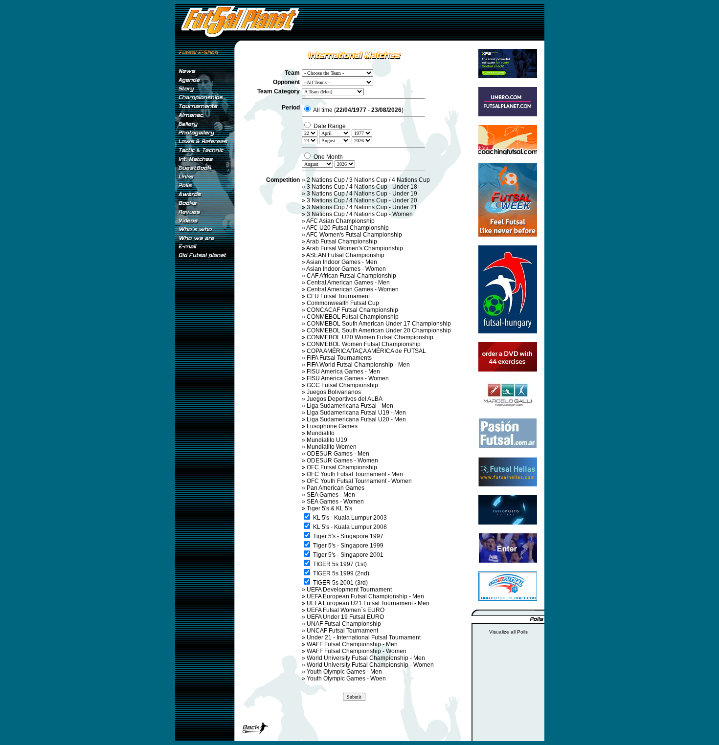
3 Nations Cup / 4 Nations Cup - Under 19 (362, 193)
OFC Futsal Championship (342, 467)
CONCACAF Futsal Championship (352, 310)
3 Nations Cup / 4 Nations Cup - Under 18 (362, 186)
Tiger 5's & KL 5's (329, 508)
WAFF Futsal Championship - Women (356, 651)
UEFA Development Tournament (349, 589)
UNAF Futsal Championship (344, 623)
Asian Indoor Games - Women (346, 268)
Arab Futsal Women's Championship (354, 248)
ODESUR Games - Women (342, 460)
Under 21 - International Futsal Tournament (364, 637)
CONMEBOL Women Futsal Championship (364, 344)
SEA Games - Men (331, 494)
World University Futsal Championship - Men (366, 658)
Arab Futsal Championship (341, 241)
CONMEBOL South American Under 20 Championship (379, 330)
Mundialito (321, 433)
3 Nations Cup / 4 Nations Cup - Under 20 (362, 200)
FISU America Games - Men (343, 371)
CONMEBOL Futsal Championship (353, 316)
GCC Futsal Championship (342, 385)
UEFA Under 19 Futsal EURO (345, 617)
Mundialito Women (332, 446)
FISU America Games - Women (348, 378)
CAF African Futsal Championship (351, 275)
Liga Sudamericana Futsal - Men (350, 405)
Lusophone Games (332, 426)
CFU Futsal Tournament (338, 296)
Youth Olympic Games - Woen (346, 678)
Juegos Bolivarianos (334, 392)
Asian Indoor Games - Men (341, 262)
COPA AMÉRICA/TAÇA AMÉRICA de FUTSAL (366, 351)
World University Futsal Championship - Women (370, 664)
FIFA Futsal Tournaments (339, 357)
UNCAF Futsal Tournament (342, 630)
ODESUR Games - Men (338, 453)
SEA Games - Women (335, 501)
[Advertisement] (204, 424)
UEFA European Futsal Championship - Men (365, 596)
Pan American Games (335, 487)
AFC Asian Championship (340, 221)
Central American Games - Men (348, 282)
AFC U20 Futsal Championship (347, 227)
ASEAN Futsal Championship (345, 255)
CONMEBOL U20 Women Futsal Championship (370, 337)
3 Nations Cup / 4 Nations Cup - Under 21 (362, 207)
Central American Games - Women (353, 289)
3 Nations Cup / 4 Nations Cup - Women (360, 214)
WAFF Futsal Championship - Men (352, 644)
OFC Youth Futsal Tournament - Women (359, 481)
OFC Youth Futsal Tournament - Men (355, 474)
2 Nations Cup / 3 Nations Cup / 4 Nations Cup (368, 179)
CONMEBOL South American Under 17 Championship (379, 323)
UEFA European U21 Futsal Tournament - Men (368, 603)
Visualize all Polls (508, 632)
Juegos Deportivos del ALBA (344, 398)
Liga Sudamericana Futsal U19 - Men (356, 412)
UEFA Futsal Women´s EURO (345, 610)
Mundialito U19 (327, 440)
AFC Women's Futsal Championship (354, 234)
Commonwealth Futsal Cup (343, 303)
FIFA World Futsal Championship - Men (358, 364)
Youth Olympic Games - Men (344, 671)
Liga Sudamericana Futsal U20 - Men (356, 419)
